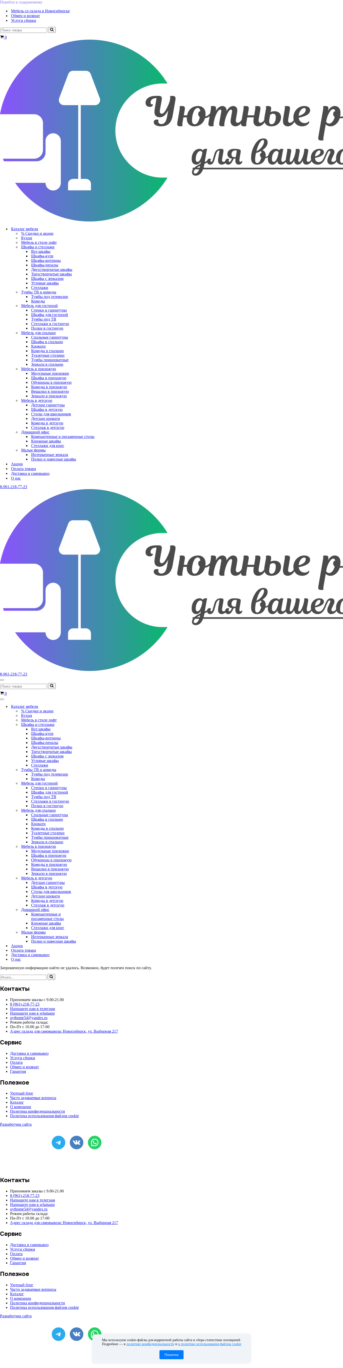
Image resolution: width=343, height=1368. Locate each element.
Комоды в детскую (47, 423)
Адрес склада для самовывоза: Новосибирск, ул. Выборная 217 (64, 1031)
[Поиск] (52, 30)
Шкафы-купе (42, 256)
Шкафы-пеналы (44, 265)
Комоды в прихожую (49, 387)
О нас (16, 478)
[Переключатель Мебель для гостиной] (87, 783)
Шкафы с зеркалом (47, 278)
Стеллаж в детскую (47, 427)
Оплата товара (23, 469)
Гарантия (18, 1071)
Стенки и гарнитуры (49, 310)
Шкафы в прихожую (48, 378)
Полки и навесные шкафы (53, 459)
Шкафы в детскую (47, 409)
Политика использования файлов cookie (44, 1116)
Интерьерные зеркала (49, 454)
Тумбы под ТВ (43, 319)
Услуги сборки (23, 20)
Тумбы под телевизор (49, 296)
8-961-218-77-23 (13, 487)
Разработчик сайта (16, 1124)
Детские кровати (45, 418)
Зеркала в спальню (47, 364)
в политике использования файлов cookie (209, 1344)
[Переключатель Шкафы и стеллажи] (87, 725)
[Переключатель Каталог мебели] (87, 707)
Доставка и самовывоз (30, 473)
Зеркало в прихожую (49, 396)
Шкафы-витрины (46, 260)
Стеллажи (39, 287)
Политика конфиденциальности (37, 1111)
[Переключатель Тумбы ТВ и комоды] (87, 770)
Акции (17, 464)
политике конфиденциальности (150, 1344)
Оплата (16, 1062)
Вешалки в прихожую (50, 391)
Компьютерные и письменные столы (62, 436)
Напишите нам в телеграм (32, 1009)
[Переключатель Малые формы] (87, 932)
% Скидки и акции (37, 233)
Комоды (38, 301)
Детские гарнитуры (48, 405)
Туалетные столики (48, 355)
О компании (20, 1107)
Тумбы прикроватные (50, 360)
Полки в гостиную (47, 328)
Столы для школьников (51, 414)
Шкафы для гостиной (49, 315)
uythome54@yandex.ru (28, 1018)
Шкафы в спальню (47, 342)
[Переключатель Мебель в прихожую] (87, 847)
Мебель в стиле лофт (39, 242)
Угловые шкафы (45, 283)
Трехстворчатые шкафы (51, 274)
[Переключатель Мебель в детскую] (87, 878)
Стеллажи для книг (47, 445)
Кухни (26, 238)
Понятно (171, 1355)
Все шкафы (40, 251)
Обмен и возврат (25, 16)
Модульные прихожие (50, 373)
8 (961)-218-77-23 (24, 1004)
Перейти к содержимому (21, 2)
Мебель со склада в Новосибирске (40, 11)
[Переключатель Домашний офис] (87, 910)
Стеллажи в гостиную (50, 324)
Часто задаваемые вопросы (33, 1098)
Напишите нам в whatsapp (32, 1013)
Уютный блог (21, 1093)
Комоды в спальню (47, 351)
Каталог (17, 1102)
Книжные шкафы (46, 441)
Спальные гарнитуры (49, 337)
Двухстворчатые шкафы (51, 269)
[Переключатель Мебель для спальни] (87, 810)
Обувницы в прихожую (51, 382)
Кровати (38, 346)
